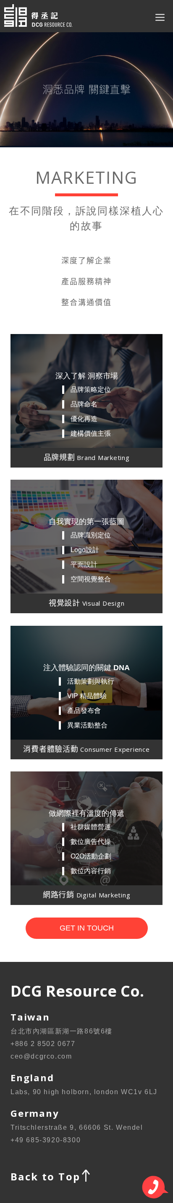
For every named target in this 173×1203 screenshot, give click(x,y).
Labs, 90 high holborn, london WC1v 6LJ (83, 1091)
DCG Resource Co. (45, 16)
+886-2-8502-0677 (155, 1187)
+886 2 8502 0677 (43, 1043)
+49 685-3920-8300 (45, 1140)
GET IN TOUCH (87, 928)
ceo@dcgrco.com (41, 1056)
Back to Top (45, 1176)
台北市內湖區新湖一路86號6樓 (61, 1031)
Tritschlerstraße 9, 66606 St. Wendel (76, 1127)
